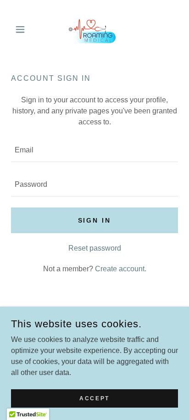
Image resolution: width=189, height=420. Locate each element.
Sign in (94, 220)
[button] (23, 29)
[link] (94, 29)
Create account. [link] (120, 269)
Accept (94, 398)
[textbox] (94, 150)
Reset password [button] (94, 248)
